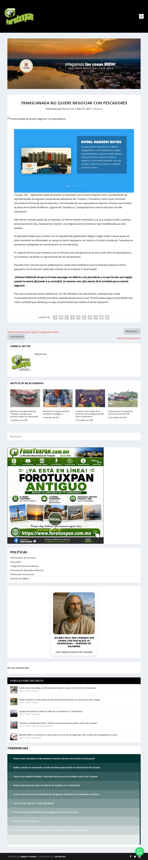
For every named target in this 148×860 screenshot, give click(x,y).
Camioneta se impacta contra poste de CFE (120, 412)
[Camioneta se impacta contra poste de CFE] (123, 398)
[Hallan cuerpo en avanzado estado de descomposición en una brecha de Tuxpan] (13, 701)
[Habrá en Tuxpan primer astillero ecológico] (58, 398)
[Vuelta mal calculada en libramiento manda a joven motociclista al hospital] (13, 689)
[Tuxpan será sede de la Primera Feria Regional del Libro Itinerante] (90, 398)
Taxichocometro (46, 726)
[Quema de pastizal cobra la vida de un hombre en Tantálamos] (13, 713)
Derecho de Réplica (19, 578)
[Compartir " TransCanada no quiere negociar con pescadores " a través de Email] (101, 317)
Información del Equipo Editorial (26, 570)
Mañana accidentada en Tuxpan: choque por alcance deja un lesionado (24, 414)
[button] (139, 851)
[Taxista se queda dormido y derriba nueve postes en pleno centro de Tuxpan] (13, 725)
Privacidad (15, 562)
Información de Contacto (23, 557)
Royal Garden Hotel (101, 142)
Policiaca (35, 691)
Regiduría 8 (36, 737)
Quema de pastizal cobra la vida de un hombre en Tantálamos (51, 711)
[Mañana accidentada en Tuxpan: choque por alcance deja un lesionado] (25, 398)
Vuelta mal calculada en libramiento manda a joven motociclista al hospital (57, 688)
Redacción (68, 108)
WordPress (60, 856)
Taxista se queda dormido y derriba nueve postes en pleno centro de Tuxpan (58, 723)
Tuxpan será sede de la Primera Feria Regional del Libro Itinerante (89, 414)
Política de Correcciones (22, 574)
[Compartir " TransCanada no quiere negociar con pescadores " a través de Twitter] (61, 317)
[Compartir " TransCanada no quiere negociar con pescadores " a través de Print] (107, 317)
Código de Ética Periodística (24, 566)
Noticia (98, 108)
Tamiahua (36, 714)
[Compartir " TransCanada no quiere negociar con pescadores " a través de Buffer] (90, 317)
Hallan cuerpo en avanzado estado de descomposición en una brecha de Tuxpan (59, 699)
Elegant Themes (28, 856)
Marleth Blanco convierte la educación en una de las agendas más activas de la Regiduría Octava (68, 734)
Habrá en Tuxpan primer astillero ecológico (56, 412)
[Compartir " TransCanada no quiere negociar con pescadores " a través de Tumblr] (72, 317)
